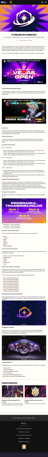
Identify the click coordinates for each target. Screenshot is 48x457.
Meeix (4, 241)
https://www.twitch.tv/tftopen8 (11, 289)
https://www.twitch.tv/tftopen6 (11, 286)
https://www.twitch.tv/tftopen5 (11, 284)
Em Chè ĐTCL (6, 262)
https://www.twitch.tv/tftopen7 (11, 287)
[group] (24, 397)
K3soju (5, 255)
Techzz (5, 260)
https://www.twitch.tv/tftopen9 (11, 291)
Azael (4, 236)
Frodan (18, 255)
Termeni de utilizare (24, 431)
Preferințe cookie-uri (24, 441)
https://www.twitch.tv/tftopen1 (10, 278)
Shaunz (5, 259)
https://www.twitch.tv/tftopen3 (11, 281)
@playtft (11, 369)
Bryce (23, 255)
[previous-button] (43, 412)
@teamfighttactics (13, 371)
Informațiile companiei (24, 438)
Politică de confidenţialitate (24, 428)
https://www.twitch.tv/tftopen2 (11, 279)
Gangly (5, 239)
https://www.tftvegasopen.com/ (14, 374)
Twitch (34, 298)
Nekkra (5, 244)
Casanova (5, 237)
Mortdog (5, 242)
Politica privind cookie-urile (24, 435)
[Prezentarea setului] (11, 2)
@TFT (8, 368)
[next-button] (45, 412)
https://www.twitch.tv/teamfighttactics (15, 376)
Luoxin (5, 264)
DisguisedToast (7, 257)
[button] (17, 40)
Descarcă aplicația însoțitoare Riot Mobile (24, 417)
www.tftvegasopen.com (12, 176)
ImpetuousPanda (7, 246)
